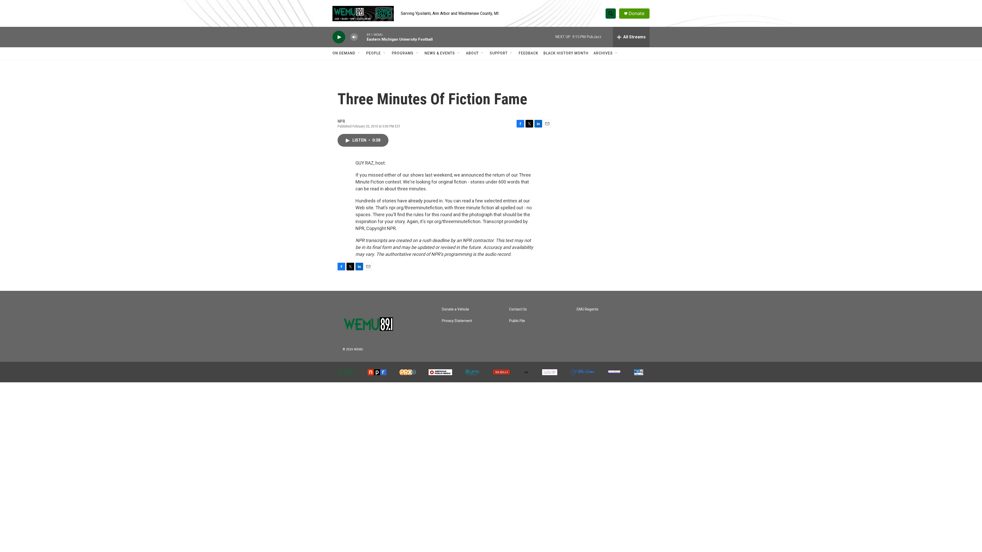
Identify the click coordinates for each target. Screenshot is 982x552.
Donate (636, 13)
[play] (339, 37)
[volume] (354, 37)
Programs (403, 53)
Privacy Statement (457, 321)
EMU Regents (587, 309)
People (373, 53)
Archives (603, 53)
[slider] (362, 37)
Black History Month (565, 53)
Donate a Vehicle (455, 309)
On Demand (343, 53)
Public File (517, 321)
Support (499, 53)
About (472, 53)
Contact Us (518, 309)
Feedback (528, 53)
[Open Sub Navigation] (359, 53)
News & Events (440, 53)
